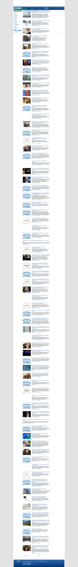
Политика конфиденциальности (26, 564)
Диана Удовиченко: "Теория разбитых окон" (39, 67)
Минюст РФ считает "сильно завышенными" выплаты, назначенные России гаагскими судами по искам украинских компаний (40, 122)
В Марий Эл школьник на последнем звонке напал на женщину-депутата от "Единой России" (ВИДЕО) (40, 255)
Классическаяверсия (40, 8)
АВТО (15, 26)
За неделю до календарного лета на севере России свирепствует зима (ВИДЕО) (41, 21)
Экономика (39, 64)
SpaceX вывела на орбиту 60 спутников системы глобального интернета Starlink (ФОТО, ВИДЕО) (40, 513)
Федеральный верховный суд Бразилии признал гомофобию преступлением (40, 98)
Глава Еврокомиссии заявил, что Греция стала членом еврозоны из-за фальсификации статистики (41, 366)
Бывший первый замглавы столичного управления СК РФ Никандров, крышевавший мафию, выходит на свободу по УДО (40, 194)
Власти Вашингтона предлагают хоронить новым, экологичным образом (40, 114)
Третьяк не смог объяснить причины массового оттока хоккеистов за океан (40, 146)
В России (39, 80)
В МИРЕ (15, 14)
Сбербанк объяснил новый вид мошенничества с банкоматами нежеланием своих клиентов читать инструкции (40, 327)
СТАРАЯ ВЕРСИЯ (16, 30)
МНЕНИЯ (15, 23)
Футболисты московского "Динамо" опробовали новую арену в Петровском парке (36, 241)
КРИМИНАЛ (16, 18)
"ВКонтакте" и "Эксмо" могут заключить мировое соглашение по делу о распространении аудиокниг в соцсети (40, 272)
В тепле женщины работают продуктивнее (39, 218)
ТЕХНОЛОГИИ (16, 25)
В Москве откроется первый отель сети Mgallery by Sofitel (40, 311)
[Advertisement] (39, 3)
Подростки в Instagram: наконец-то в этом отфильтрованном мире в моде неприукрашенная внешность (40, 138)
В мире (39, 18)
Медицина (39, 118)
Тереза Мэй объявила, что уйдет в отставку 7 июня (41, 342)
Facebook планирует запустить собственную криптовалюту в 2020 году (39, 202)
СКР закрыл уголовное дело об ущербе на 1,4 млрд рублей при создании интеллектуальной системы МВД (40, 521)
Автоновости (39, 385)
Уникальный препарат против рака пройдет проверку (39, 161)
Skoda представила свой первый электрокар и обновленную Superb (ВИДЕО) (40, 426)
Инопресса (39, 143)
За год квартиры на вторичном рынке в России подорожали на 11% (40, 233)
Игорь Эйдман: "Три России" (36, 528)
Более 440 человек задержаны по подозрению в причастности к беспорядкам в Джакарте (40, 154)
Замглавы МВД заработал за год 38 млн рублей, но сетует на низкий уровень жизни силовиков (40, 450)
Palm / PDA (26, 563)
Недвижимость (40, 237)
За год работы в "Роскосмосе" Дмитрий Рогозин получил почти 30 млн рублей (40, 177)
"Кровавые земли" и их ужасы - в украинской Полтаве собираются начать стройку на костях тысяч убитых (40, 264)
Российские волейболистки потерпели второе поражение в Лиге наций (40, 434)
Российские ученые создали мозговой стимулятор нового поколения (40, 465)
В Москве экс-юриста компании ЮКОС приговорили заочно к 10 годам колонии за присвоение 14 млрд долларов (41, 412)
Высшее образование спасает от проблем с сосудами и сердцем (39, 226)
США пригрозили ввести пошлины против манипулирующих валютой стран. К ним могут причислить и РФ (40, 505)
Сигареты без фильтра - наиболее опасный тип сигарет (40, 396)
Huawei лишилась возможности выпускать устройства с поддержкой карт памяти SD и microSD (39, 106)
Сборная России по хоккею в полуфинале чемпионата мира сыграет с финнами (39, 497)
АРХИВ (15, 29)
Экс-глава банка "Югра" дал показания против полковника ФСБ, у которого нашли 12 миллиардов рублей (40, 537)
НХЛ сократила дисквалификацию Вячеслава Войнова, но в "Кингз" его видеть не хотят (36, 420)
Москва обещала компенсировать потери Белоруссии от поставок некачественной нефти (40, 60)
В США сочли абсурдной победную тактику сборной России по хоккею (41, 83)
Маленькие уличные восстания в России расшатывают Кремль (39, 247)
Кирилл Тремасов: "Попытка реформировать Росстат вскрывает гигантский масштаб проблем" (40, 186)
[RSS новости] (46, 8)
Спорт (38, 87)
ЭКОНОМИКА (16, 15)
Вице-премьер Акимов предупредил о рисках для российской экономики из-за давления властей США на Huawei (40, 52)
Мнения (39, 135)
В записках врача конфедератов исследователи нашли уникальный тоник (40, 336)
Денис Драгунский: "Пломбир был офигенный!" (40, 357)
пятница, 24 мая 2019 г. (34, 10)
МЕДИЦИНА (16, 28)
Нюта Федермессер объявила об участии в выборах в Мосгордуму (39, 29)
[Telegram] (47, 8)
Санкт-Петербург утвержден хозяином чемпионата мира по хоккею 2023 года (41, 351)
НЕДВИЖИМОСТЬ (17, 24)
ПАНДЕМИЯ (16, 12)
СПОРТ (15, 19)
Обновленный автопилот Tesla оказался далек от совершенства (40, 381)
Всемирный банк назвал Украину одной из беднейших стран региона (39, 489)
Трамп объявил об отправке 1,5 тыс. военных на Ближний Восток (40, 44)
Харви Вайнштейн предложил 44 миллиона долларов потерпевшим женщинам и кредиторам (40, 441)
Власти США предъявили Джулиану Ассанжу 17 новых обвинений (40, 210)
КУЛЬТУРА (15, 20)
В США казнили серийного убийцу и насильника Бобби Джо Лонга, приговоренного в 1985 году (40, 91)
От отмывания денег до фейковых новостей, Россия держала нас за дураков (39, 303)
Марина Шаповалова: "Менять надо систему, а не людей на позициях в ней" (40, 457)
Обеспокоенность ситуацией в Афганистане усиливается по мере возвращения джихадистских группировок (41, 280)
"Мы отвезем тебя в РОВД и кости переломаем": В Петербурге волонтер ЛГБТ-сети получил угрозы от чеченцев (41, 169)
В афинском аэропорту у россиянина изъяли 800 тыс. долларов (40, 13)
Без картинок (29, 563)
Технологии (39, 57)
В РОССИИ (15, 13)
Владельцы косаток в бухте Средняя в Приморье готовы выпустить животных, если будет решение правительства (40, 75)
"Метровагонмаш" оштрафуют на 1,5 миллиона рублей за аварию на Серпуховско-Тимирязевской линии (40, 404)
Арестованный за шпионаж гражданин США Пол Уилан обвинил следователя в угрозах (40, 287)
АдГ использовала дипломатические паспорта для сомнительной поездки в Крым (41, 472)
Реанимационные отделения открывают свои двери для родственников (40, 296)
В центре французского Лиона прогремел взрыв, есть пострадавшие (40, 36)
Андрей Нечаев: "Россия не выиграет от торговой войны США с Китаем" (40, 130)
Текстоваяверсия (34, 8)
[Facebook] (45, 8)
